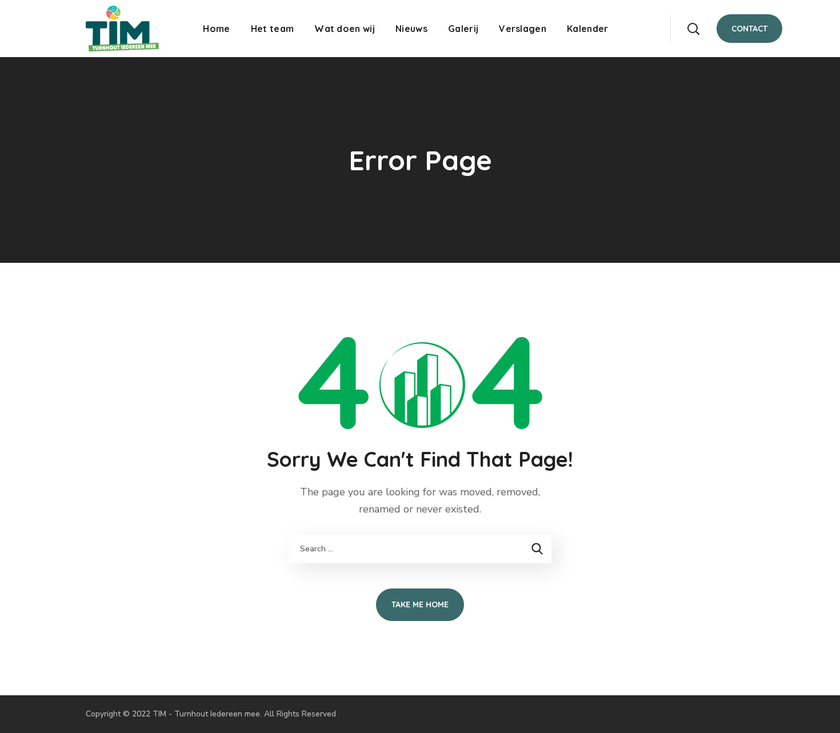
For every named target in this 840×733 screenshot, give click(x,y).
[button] (693, 28)
